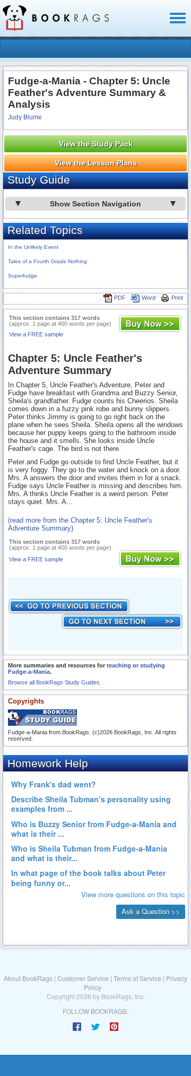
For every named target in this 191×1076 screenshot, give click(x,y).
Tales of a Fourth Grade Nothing (47, 261)
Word (148, 297)
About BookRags (28, 978)
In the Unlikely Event (33, 247)
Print (177, 297)
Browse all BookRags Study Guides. (54, 682)
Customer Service (83, 978)
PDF (120, 297)
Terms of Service (137, 978)
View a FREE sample (36, 334)
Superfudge (22, 276)
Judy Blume (25, 117)
